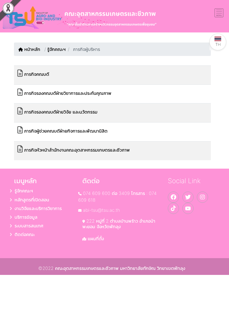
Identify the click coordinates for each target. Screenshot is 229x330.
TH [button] (218, 44)
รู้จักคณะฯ (56, 49)
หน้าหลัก (33, 49)
